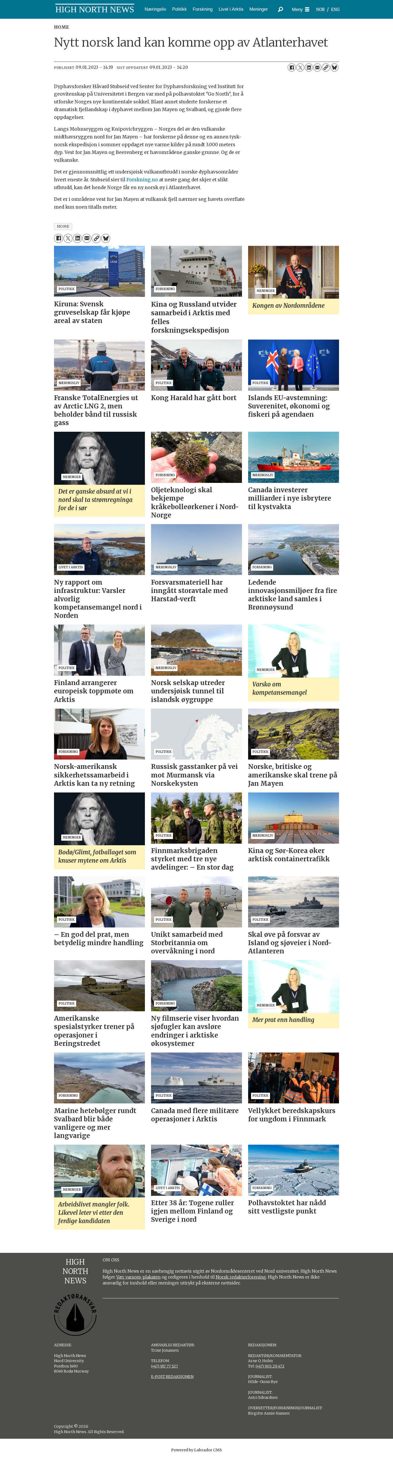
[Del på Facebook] (292, 67)
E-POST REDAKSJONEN (172, 1376)
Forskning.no (142, 180)
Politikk (179, 9)
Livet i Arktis (231, 9)
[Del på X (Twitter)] (300, 67)
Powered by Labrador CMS (196, 1450)
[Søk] (280, 9)
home (63, 226)
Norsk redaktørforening (241, 1277)
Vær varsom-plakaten (138, 1277)
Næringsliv (155, 9)
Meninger (258, 9)
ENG (335, 9)
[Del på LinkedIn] (309, 67)
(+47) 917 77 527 (164, 1366)
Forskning (203, 9)
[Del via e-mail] (317, 67)
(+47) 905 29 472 (270, 1366)
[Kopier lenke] (326, 67)
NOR (320, 9)
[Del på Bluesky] (334, 67)
